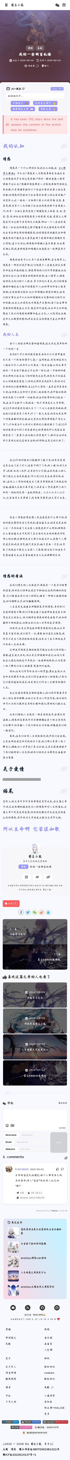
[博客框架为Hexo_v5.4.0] (10, 1422)
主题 (5, 1449)
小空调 (48, 1349)
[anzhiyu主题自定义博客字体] (13, 1290)
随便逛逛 (10, 1378)
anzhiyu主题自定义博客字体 (37, 1286)
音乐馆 (48, 1337)
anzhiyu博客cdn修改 (34, 1258)
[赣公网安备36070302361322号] (35, 1433)
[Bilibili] (57, 1307)
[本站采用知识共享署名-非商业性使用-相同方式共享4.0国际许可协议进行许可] (55, 1422)
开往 (8, 1395)
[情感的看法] (64, 577)
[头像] (35, 848)
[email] (13, 1307)
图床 (13, 1449)
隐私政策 (62, 1103)
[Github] (42, 1307)
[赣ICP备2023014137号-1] (46, 1427)
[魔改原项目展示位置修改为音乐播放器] (13, 1232)
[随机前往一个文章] (57, 5)
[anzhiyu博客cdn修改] (13, 1261)
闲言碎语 (10, 1372)
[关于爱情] (63, 769)
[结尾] (63, 791)
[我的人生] (64, 335)
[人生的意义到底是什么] (13, 1276)
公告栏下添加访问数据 (33, 1243)
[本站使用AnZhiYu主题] (31, 1422)
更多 (47, 1413)
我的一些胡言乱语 (40, 866)
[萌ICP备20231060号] (21, 1427)
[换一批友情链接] (52, 1387)
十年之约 (10, 1401)
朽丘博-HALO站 (54, 1407)
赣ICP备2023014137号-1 (19, 1454)
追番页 (48, 1343)
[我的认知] (63, 146)
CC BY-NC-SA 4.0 (52, 886)
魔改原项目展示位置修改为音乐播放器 (41, 1231)
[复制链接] (48, 877)
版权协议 (49, 1378)
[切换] (64, 5)
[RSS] (27, 1307)
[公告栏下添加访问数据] (13, 1247)
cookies (49, 1372)
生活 (39, 48)
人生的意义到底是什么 (33, 1272)
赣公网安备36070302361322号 (39, 1449)
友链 (8, 1343)
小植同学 (49, 1395)
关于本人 (10, 1366)
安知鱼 (48, 1401)
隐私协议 (49, 1366)
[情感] (64, 160)
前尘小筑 (47, 890)
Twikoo (54, 1211)
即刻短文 (10, 1337)
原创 (23, 867)
